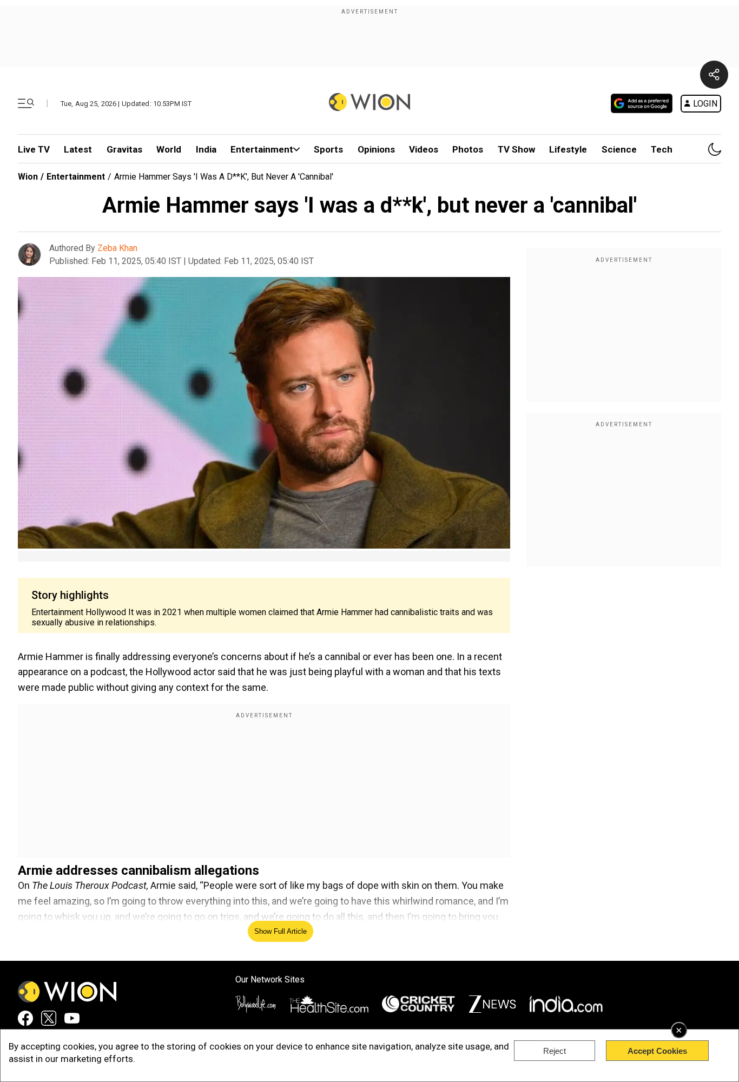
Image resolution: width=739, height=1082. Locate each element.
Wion (28, 176)
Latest (78, 149)
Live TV (34, 149)
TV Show (516, 149)
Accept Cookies (657, 1050)
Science (619, 149)
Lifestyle (568, 149)
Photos (467, 149)
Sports (328, 149)
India (206, 149)
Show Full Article (280, 931)
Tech (661, 149)
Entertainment (261, 149)
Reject (554, 1050)
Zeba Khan (117, 248)
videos (423, 149)
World (168, 149)
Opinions (376, 149)
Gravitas (124, 149)
